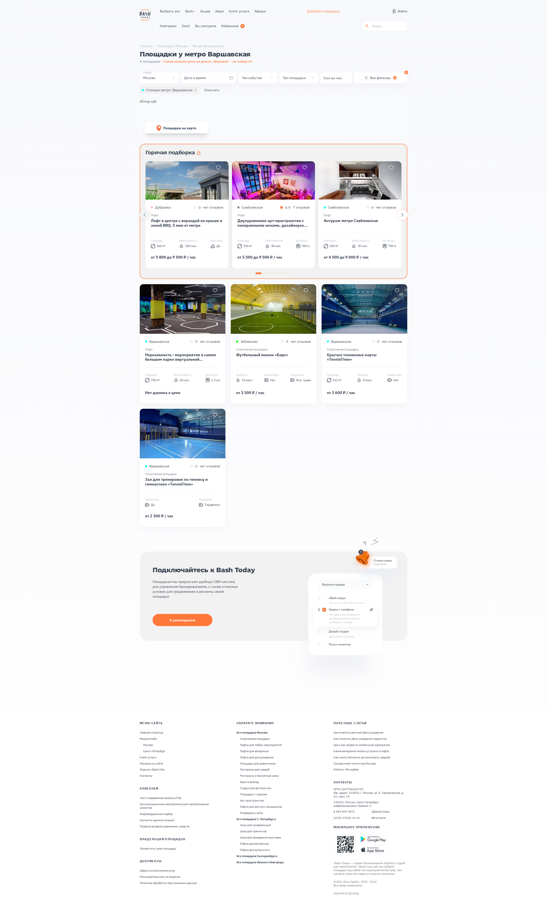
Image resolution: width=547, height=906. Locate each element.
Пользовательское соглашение (160, 877)
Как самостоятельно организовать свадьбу (362, 757)
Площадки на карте (179, 128)
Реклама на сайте (151, 763)
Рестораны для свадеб (254, 769)
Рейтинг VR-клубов (346, 769)
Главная (146, 46)
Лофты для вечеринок (254, 751)
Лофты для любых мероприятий (261, 745)
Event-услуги (148, 757)
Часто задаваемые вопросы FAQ (160, 798)
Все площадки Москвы (252, 732)
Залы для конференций (255, 825)
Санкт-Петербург (154, 751)
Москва (148, 745)
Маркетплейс (148, 739)
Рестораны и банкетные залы (259, 776)
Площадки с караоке (253, 794)
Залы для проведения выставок (260, 837)
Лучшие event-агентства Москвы (355, 763)
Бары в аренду (249, 782)
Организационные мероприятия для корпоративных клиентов (174, 806)
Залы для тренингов (253, 831)
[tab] (259, 273)
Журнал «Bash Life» (152, 769)
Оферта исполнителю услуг (157, 870)
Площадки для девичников (257, 763)
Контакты (146, 776)
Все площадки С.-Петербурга (256, 819)
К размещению (182, 620)
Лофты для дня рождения (257, 757)
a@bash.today (381, 811)
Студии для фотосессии (255, 788)
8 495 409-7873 (344, 811)
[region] (273, 214)
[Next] (402, 215)
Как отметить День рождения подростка (360, 739)
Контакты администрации (157, 820)
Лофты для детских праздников (261, 807)
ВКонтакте (378, 818)
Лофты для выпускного (255, 850)
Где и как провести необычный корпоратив (362, 745)
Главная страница (151, 732)
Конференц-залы (251, 813)
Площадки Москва (173, 46)
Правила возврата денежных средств (164, 826)
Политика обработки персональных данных (168, 883)
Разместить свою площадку (158, 848)
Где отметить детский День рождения (358, 732)
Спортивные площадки (255, 739)
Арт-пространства (252, 800)
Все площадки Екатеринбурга (257, 856)
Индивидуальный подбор (156, 814)
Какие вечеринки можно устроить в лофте (361, 751)
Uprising (353, 893)
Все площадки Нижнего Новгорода (260, 862)
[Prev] (145, 215)
